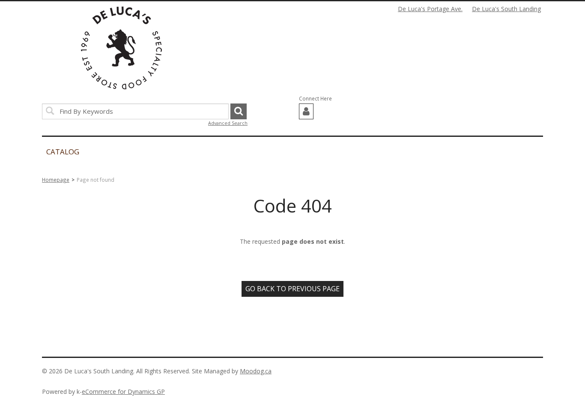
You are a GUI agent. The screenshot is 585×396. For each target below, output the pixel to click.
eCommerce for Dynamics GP (123, 391)
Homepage (55, 179)
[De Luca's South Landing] (121, 48)
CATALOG (62, 152)
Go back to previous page (292, 288)
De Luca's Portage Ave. (430, 9)
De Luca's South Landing (506, 9)
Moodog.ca (256, 371)
